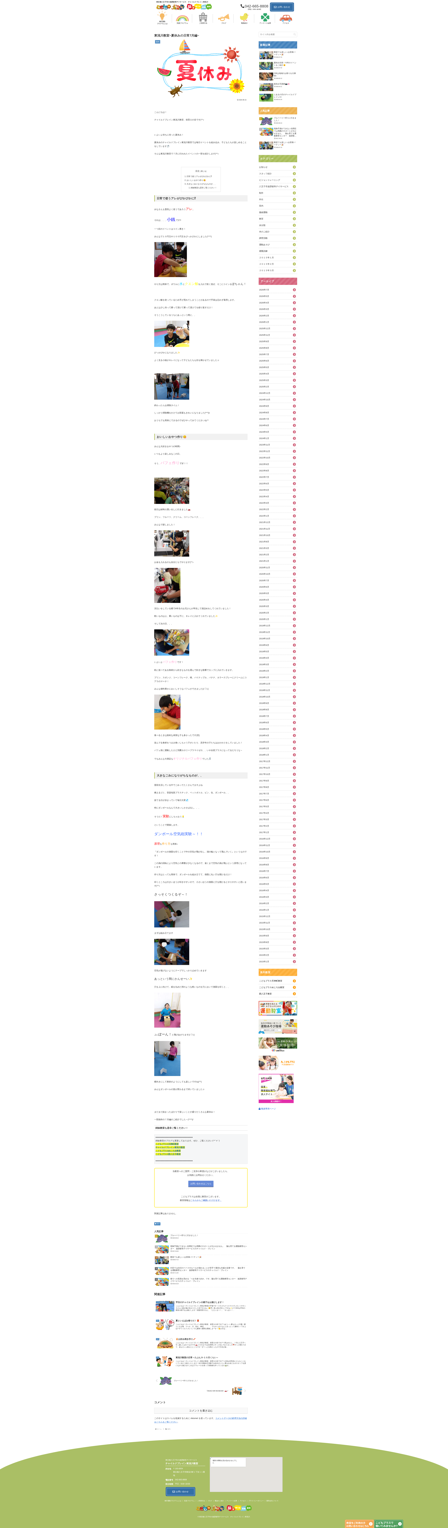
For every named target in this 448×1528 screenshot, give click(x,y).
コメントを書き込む (201, 1410)
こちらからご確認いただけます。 (206, 1200)
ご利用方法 (201, 1501)
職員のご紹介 (219, 1501)
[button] (295, 34)
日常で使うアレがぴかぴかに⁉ (199, 176)
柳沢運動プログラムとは (173, 1501)
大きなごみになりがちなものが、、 (201, 184)
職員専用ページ (268, 1109)
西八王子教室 (265, 994)
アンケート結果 (231, 1501)
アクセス (243, 1501)
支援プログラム (189, 1501)
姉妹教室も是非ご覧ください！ (204, 188)
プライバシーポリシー (256, 1501)
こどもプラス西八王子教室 (168, 1154)
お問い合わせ (283, 7)
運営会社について (272, 1501)
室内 (158, 1224)
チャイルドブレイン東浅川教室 (170, 1147)
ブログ (210, 1501)
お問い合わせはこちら (200, 1183)
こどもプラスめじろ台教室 (168, 1150)
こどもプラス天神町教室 (167, 1144)
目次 (197, 171)
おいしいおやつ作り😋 (196, 180)
